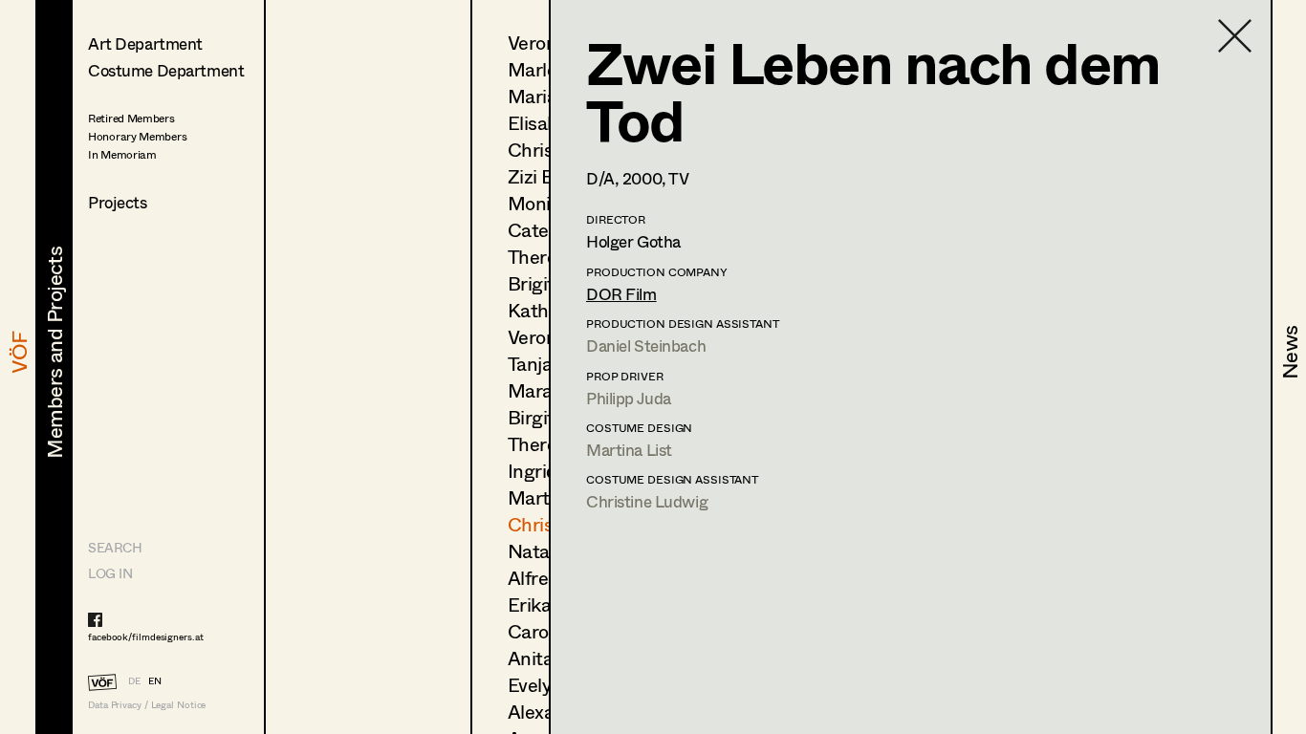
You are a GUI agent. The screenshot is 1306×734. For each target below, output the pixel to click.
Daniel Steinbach (646, 345)
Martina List (629, 450)
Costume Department (166, 70)
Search (114, 547)
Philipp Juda (628, 398)
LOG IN (110, 573)
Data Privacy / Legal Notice (147, 705)
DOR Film (621, 294)
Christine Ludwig (646, 501)
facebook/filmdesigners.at (146, 636)
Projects (117, 202)
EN (155, 680)
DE (134, 680)
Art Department (145, 43)
